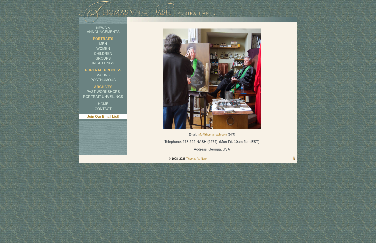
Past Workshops (103, 92)
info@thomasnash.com (212, 134)
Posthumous (103, 80)
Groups (103, 58)
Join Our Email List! (103, 116)
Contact (103, 109)
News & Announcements (103, 30)
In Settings (103, 63)
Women (103, 48)
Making (103, 75)
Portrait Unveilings (103, 97)
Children (103, 53)
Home (103, 104)
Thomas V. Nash (196, 158)
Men (103, 44)
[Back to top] (294, 158)
